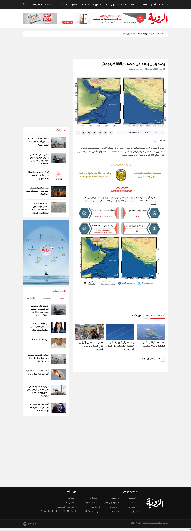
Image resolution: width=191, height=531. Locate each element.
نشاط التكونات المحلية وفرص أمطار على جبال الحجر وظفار (38, 142)
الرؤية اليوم (143, 34)
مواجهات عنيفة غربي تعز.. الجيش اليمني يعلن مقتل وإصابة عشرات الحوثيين (38, 391)
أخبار (153, 5)
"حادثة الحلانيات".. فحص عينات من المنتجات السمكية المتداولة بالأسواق (40, 208)
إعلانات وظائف (91, 511)
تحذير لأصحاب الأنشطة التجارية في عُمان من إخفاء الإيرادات (38, 175)
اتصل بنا (70, 502)
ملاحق (94, 507)
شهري (31, 298)
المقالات (122, 5)
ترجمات (113, 507)
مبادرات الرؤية (99, 5)
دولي (112, 5)
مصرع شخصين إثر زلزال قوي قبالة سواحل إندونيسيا (91, 345)
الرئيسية (163, 5)
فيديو (75, 5)
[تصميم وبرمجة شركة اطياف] (29, 524)
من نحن (70, 498)
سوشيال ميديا (110, 502)
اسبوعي (46, 298)
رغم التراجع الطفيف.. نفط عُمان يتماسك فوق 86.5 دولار (37, 191)
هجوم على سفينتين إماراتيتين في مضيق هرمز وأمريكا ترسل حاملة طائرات (39, 159)
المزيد (65, 5)
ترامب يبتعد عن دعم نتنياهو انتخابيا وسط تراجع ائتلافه (39, 407)
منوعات (85, 5)
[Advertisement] (95, 48)
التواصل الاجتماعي (65, 507)
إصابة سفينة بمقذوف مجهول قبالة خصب (152, 344)
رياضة (134, 5)
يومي (61, 298)
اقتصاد (144, 5)
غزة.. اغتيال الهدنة (40, 339)
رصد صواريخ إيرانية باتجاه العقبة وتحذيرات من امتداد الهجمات (120, 345)
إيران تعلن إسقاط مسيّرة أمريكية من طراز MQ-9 (37, 372)
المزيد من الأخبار (139, 316)
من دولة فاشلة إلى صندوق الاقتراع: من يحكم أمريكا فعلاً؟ (39, 327)
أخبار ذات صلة (157, 316)
